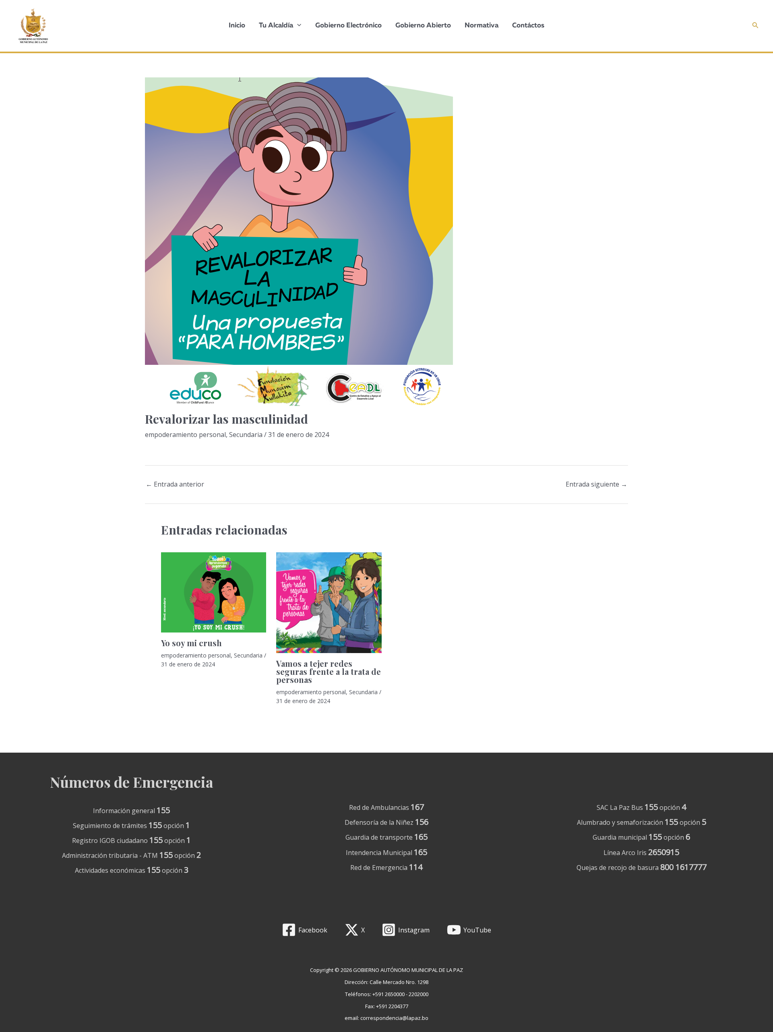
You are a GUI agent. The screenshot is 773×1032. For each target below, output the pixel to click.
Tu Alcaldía (276, 25)
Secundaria (245, 434)
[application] (297, 26)
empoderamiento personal (185, 434)
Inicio (237, 25)
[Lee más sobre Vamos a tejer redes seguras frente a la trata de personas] (328, 602)
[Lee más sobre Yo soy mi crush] (213, 592)
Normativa (481, 25)
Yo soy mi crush (191, 642)
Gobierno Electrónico (348, 25)
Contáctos (528, 25)
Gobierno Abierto (423, 25)
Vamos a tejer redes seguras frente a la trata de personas (328, 671)
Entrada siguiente (596, 484)
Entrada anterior (175, 484)
